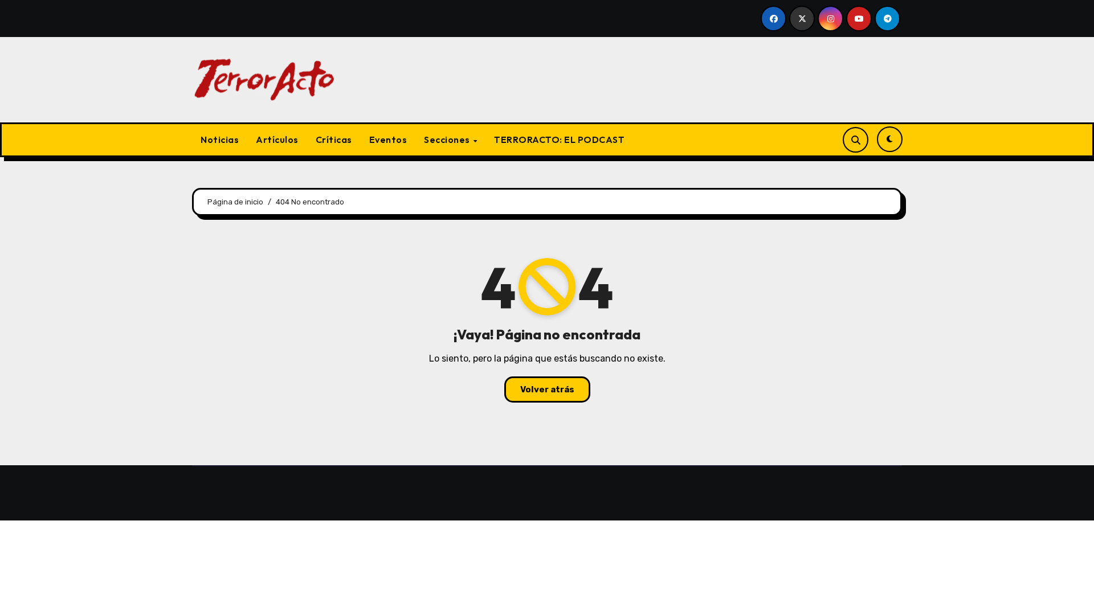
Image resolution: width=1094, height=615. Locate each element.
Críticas (334, 139)
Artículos (277, 139)
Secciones (448, 139)
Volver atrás (547, 389)
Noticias (220, 139)
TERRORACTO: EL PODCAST (559, 139)
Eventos (388, 139)
